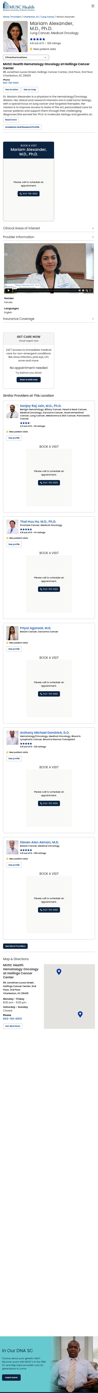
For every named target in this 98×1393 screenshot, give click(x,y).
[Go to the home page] (18, 6)
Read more (11, 119)
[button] (26, 57)
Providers (16, 16)
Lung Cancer (47, 16)
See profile (14, 437)
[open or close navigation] (93, 6)
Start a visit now (29, 379)
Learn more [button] (11, 1377)
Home (6, 16)
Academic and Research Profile (22, 127)
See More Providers (15, 946)
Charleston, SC (31, 16)
